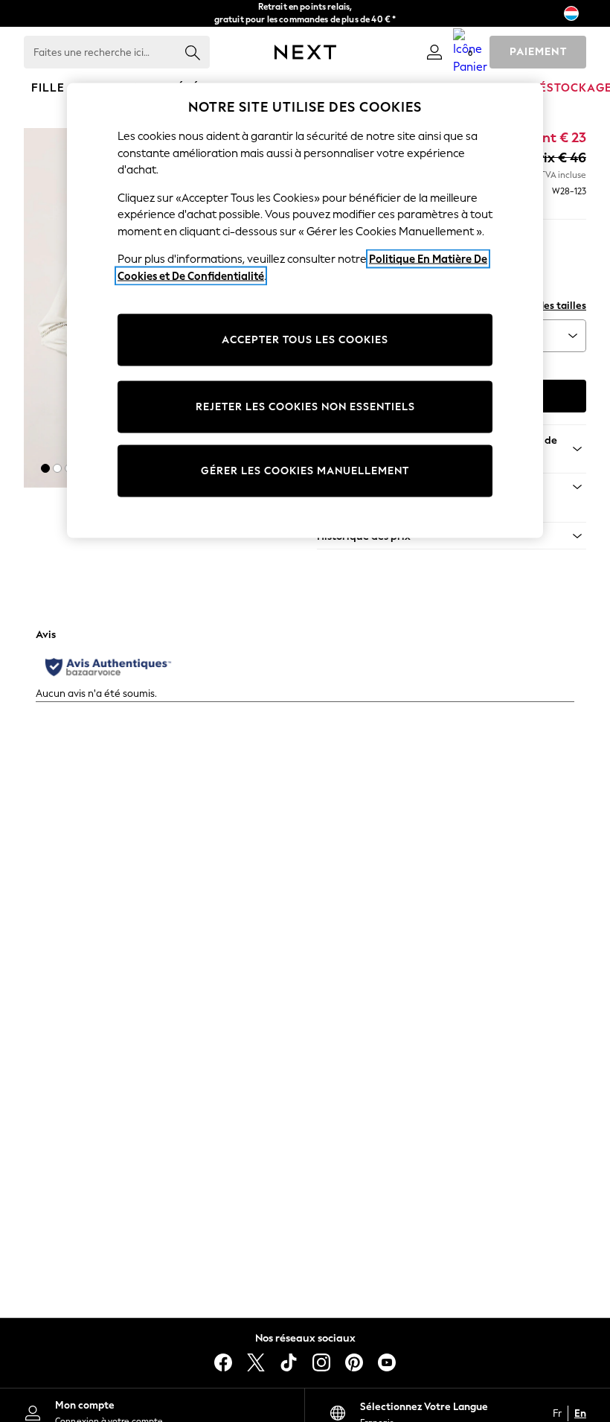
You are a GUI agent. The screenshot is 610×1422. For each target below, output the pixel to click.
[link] (434, 52)
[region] (305, 310)
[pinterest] (354, 1362)
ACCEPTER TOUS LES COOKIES (305, 340)
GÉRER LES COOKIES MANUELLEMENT (305, 471)
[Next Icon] (305, 52)
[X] (256, 1362)
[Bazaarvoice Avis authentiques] (108, 667)
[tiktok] (288, 1362)
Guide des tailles (546, 305)
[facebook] (223, 1362)
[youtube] (386, 1362)
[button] (45, 468)
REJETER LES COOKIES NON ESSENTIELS (305, 407)
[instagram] (321, 1362)
